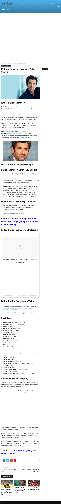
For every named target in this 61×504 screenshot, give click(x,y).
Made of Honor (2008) (21, 133)
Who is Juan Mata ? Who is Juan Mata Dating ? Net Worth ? (34, 489)
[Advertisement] (30, 25)
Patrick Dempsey (18, 295)
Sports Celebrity (36, 3)
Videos (3, 9)
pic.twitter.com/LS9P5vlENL (10, 309)
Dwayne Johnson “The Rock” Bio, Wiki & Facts (31, 470)
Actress (24, 3)
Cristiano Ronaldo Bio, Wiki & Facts (8, 470)
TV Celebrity (45, 3)
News (8, 9)
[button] (58, 6)
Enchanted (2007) (10, 133)
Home (15, 3)
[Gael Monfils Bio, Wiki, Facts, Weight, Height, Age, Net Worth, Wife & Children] (20, 483)
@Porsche (24, 306)
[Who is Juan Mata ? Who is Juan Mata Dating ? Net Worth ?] (34, 483)
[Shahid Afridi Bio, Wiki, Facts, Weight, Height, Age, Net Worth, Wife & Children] (7, 484)
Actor (19, 3)
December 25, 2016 (29, 313)
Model (29, 3)
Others (52, 3)
